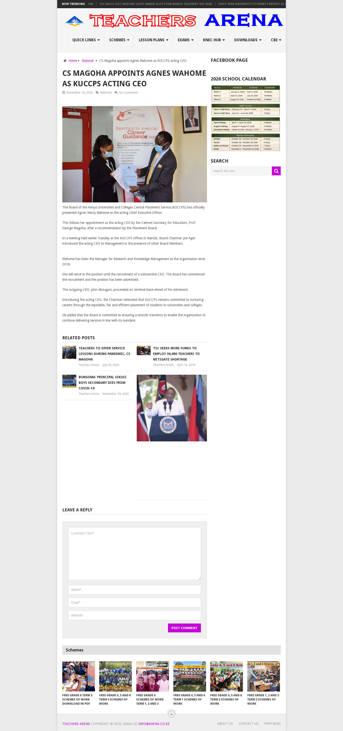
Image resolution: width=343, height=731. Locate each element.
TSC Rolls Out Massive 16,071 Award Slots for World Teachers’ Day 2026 (144, 4)
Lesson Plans (151, 40)
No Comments (128, 92)
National (106, 92)
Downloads (246, 40)
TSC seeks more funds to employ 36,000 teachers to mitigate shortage (176, 353)
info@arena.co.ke (154, 724)
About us (225, 723)
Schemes (117, 40)
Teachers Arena (89, 365)
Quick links (84, 40)
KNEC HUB (212, 40)
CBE (274, 40)
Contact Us (249, 723)
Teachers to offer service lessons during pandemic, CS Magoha (104, 353)
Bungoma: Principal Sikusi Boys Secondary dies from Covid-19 (102, 382)
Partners (272, 723)
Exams (184, 40)
